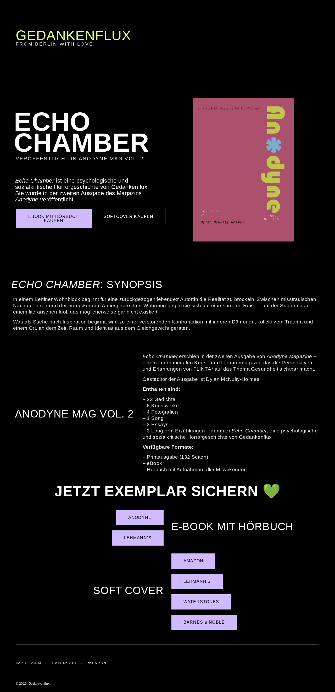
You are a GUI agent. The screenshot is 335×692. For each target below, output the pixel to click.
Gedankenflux (73, 35)
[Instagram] (327, 164)
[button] (312, 39)
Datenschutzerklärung (81, 663)
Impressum (28, 663)
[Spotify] (327, 175)
